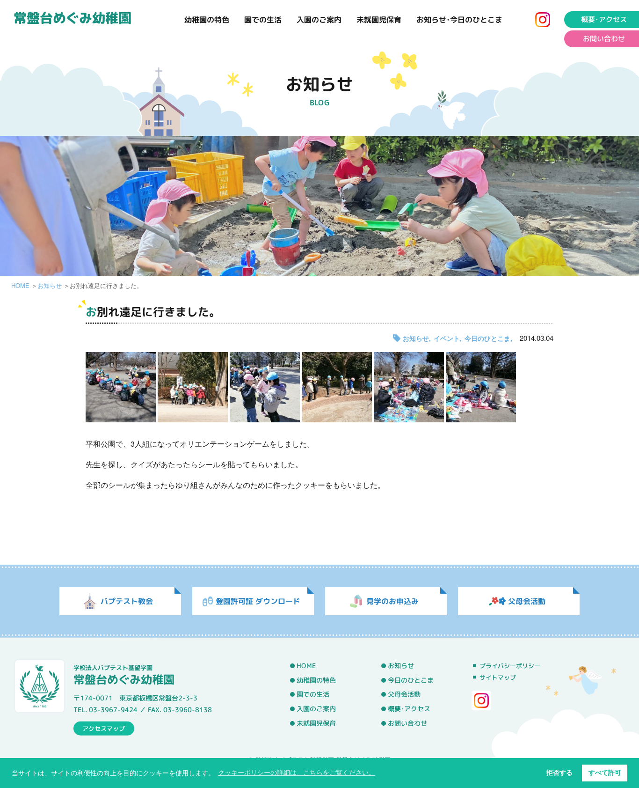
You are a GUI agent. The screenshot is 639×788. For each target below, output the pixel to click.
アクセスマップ (103, 728)
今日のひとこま (487, 338)
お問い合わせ (604, 39)
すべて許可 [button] (604, 772)
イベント (447, 338)
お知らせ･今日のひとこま (459, 20)
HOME (20, 285)
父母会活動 (404, 694)
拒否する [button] (559, 772)
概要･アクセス (604, 19)
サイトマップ (497, 677)
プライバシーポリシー (509, 666)
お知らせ (49, 285)
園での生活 (263, 20)
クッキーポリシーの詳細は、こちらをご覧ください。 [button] (296, 772)
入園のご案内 (319, 20)
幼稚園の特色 (206, 20)
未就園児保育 (378, 20)
